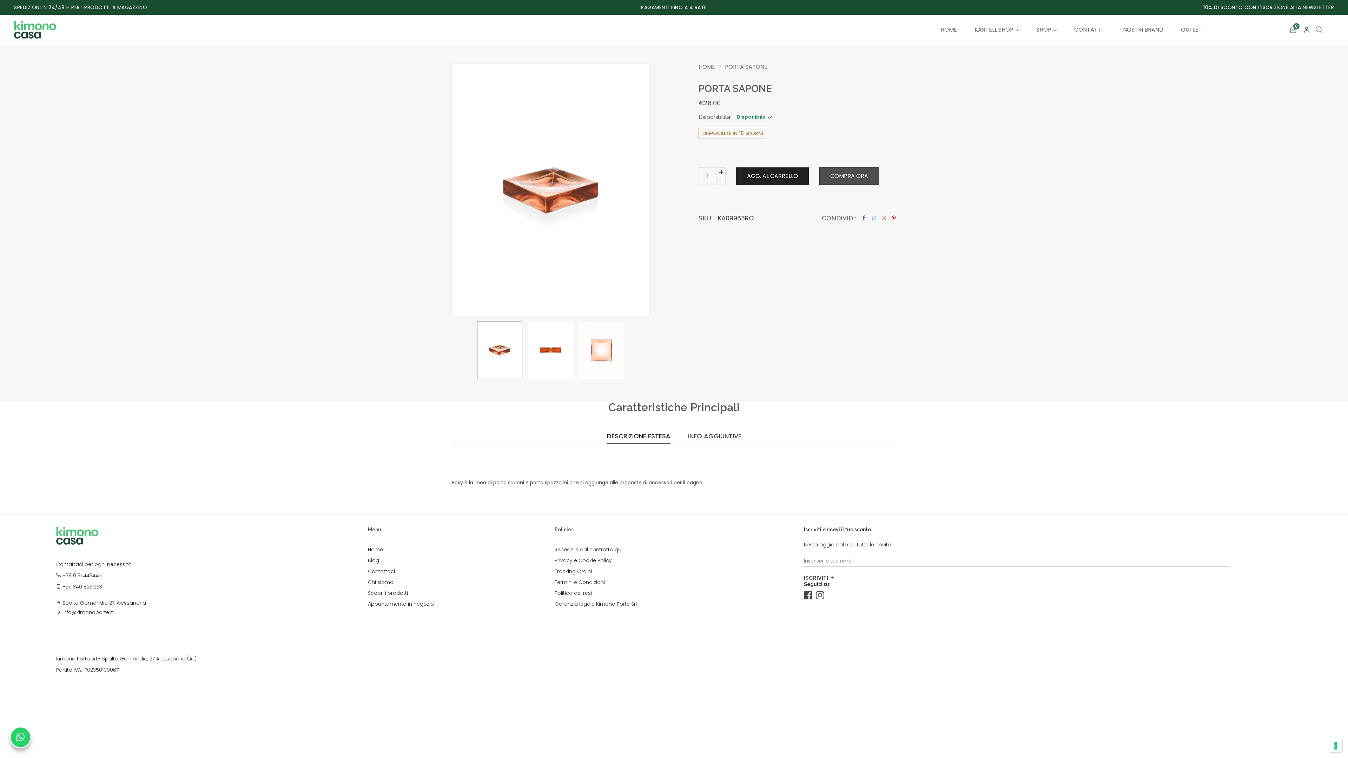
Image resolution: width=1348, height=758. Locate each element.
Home (707, 67)
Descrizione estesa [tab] (638, 436)
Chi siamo (381, 582)
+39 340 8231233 (82, 586)
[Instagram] (822, 595)
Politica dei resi (573, 593)
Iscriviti (816, 577)
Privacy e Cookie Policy (583, 560)
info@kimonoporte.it (87, 612)
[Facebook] (810, 595)
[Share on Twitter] (874, 218)
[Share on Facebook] (863, 218)
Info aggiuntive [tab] (714, 436)
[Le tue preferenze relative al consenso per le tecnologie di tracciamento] (1335, 745)
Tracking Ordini (573, 571)
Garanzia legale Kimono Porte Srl (596, 603)
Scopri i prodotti (388, 593)
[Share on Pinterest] (893, 218)
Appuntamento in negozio (401, 603)
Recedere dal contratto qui (588, 549)
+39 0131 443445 (82, 575)
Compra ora (849, 176)
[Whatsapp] (20, 737)
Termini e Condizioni (580, 582)
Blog (373, 560)
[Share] (884, 217)
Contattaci (381, 571)
